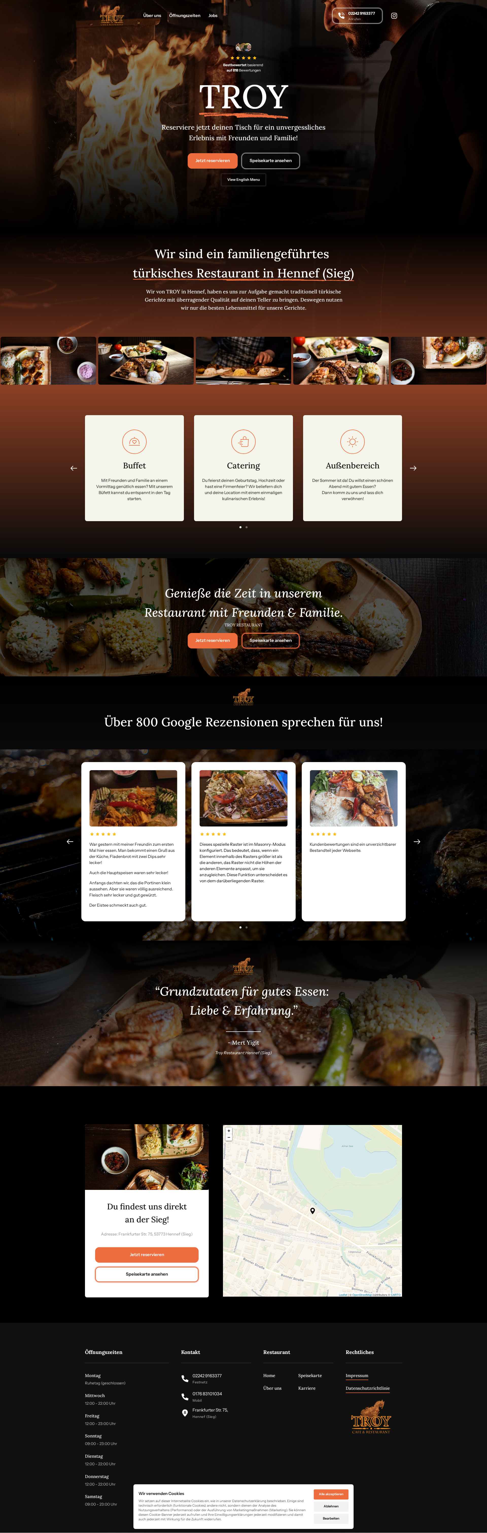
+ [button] (229, 1130)
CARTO (396, 1295)
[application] (312, 1211)
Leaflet (343, 1295)
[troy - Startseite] (112, 16)
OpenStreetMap (362, 1295)
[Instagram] (396, 15)
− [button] (229, 1137)
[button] (413, 468)
